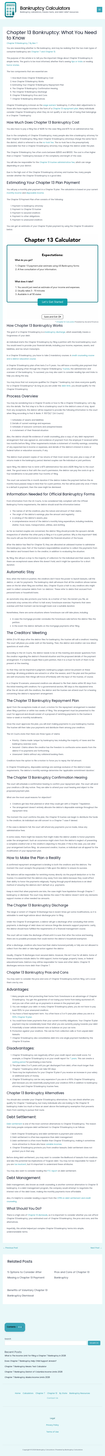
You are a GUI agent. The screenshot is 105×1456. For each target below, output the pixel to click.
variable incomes (54, 1144)
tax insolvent (20, 1164)
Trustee (66, 369)
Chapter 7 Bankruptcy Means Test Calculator (25, 1366)
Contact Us (52, 1398)
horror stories (13, 65)
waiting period (19, 1062)
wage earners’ (49, 105)
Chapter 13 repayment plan (65, 108)
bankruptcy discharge (55, 332)
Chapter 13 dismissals (38, 1215)
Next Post (96, 1248)
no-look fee (48, 142)
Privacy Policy (52, 1425)
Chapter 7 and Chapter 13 (43, 51)
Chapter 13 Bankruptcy (17, 43)
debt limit (66, 386)
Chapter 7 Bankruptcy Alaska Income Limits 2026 (27, 1377)
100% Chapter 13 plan (22, 1017)
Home (18, 1393)
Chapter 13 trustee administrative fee (57, 162)
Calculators (28, 1393)
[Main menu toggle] (99, 9)
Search (8, 1339)
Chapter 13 (52, 1393)
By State (63, 1393)
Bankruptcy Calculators (45, 8)
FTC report (52, 1171)
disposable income (35, 193)
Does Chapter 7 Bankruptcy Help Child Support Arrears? (30, 1361)
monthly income (14, 193)
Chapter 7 (40, 1393)
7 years (73, 1058)
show (20, 1327)
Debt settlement (14, 1124)
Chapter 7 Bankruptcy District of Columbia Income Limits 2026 (33, 1372)
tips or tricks (77, 61)
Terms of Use (52, 1432)
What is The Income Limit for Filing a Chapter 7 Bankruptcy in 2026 (35, 1355)
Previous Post (10, 1248)
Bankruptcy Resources (79, 1393)
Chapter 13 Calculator (65, 322)
